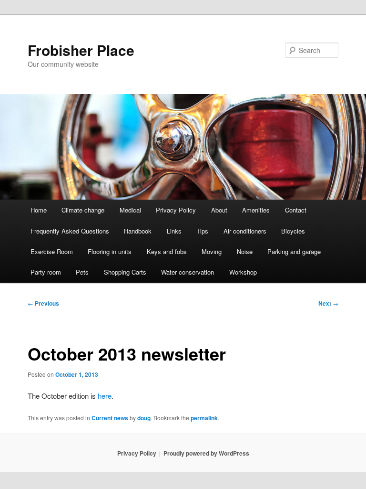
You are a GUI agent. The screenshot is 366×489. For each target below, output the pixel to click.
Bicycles (293, 230)
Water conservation (187, 271)
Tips (202, 230)
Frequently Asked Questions (69, 230)
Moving (212, 251)
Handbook (138, 230)
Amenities (256, 209)
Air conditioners (245, 230)
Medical (130, 209)
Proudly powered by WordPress (206, 453)
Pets (82, 271)
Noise (245, 251)
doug (144, 418)
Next (328, 303)
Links (174, 230)
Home (38, 209)
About (219, 209)
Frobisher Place (81, 50)
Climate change (82, 209)
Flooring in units (110, 251)
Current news (110, 418)
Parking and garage (294, 251)
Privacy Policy (176, 209)
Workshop (243, 271)
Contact (295, 209)
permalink (204, 418)
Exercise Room (51, 251)
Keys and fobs (167, 251)
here (105, 396)
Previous (43, 303)
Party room (45, 271)
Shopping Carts (125, 271)
